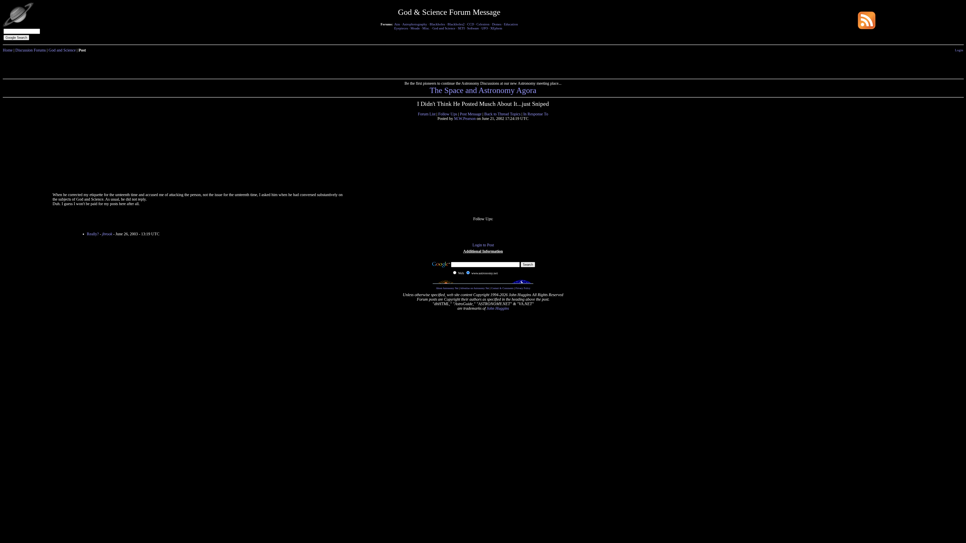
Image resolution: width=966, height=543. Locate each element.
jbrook (107, 234)
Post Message (470, 114)
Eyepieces (401, 28)
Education (511, 24)
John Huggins (498, 308)
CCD (470, 24)
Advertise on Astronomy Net (474, 288)
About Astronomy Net (447, 288)
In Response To (535, 114)
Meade (415, 28)
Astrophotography (414, 24)
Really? (93, 234)
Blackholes (437, 24)
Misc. (426, 28)
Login (959, 50)
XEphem (496, 28)
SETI (461, 28)
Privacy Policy (522, 288)
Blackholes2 (456, 24)
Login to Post (483, 245)
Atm (397, 24)
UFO (484, 28)
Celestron (483, 24)
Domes (496, 24)
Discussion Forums (30, 50)
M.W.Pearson (465, 118)
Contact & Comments (502, 288)
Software (473, 28)
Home (8, 50)
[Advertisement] (483, 64)
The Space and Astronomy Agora (483, 90)
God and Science (443, 28)
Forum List (426, 114)
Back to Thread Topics (502, 114)
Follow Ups (447, 114)
